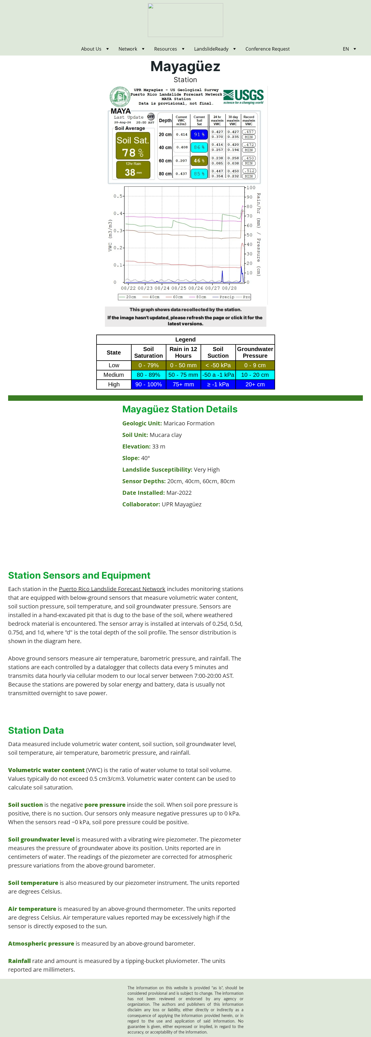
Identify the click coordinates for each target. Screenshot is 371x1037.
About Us (91, 49)
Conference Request (267, 49)
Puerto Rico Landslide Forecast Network (112, 589)
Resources (165, 49)
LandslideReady (211, 49)
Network (128, 49)
